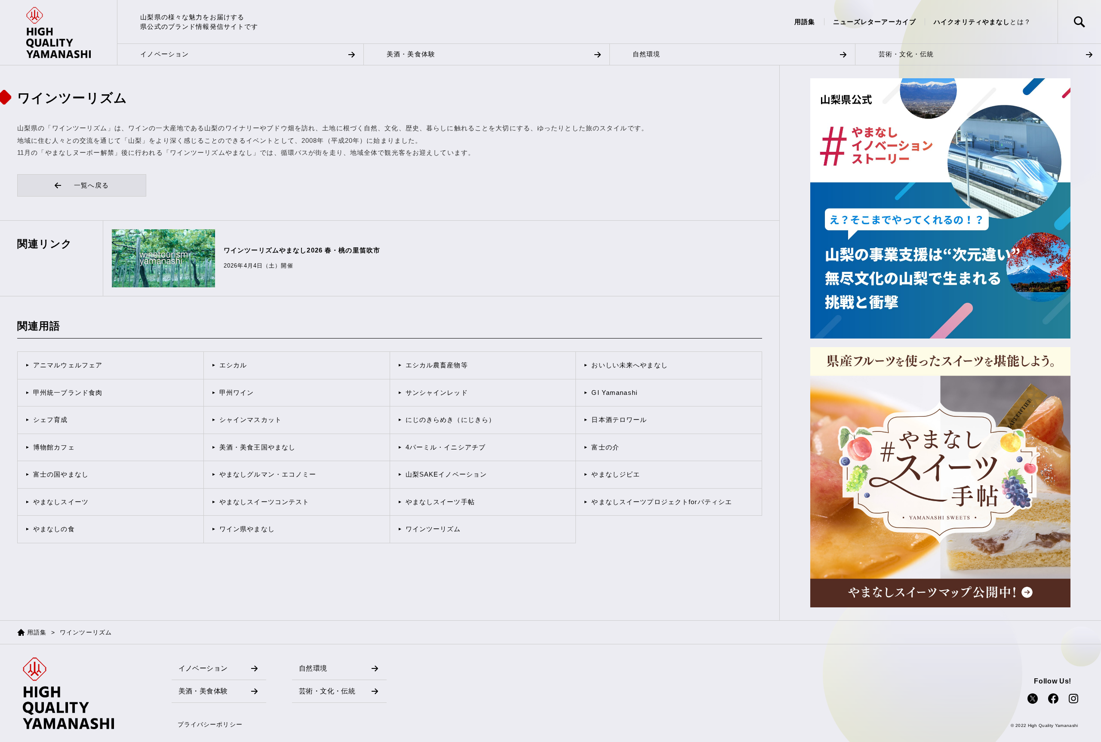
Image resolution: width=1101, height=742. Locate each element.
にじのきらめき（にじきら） (451, 419)
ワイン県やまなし (247, 529)
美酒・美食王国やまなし (257, 447)
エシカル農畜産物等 (437, 365)
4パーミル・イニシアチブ (446, 447)
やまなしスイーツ (61, 501)
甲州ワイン (236, 392)
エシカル (233, 365)
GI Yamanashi (614, 392)
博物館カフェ (54, 447)
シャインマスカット (250, 419)
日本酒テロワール (619, 419)
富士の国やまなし (61, 474)
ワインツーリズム (433, 529)
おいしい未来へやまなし (629, 365)
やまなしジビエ (615, 474)
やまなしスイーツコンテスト (264, 501)
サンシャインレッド (437, 392)
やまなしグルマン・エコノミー (268, 474)
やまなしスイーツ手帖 (440, 501)
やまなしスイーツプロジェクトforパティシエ (661, 501)
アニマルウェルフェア (67, 365)
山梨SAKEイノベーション (446, 474)
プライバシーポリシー (210, 724)
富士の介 (605, 447)
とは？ (982, 21)
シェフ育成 (50, 419)
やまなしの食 (54, 529)
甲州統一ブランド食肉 (67, 392)
